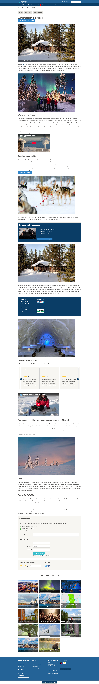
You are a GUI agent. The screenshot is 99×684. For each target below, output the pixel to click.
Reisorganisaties (26, 4)
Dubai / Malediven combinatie (23, 677)
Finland (23, 64)
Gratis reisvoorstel (36, 4)
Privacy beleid (40, 555)
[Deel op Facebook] (48, 566)
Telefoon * (29, 549)
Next (78, 378)
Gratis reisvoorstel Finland (49, 682)
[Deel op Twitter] (46, 566)
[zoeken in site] (80, 2)
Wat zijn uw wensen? (26, 534)
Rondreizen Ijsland (21, 675)
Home (19, 4)
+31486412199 (55, 671)
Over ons (50, 4)
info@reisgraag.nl (55, 673)
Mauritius (44, 4)
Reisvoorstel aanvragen (25, 172)
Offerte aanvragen (28, 12)
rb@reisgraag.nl (24, 311)
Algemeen (21, 12)
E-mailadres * (28, 546)
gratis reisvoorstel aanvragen (26, 20)
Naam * (30, 542)
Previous (20, 378)
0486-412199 (65, 1)
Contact (55, 4)
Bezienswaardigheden (38, 12)
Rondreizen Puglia (21, 673)
